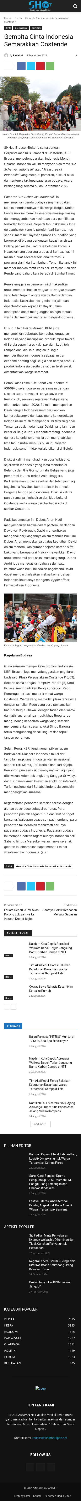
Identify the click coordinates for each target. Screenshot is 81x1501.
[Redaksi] (7, 55)
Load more (39, 1124)
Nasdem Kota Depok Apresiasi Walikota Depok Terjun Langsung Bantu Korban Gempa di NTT (50, 948)
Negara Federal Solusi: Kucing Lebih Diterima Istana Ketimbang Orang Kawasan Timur (52, 1265)
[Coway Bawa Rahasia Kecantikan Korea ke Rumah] (15, 992)
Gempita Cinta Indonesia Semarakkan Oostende (43, 866)
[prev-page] (6, 1007)
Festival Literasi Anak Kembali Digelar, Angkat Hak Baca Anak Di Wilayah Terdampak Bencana (50, 1205)
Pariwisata (36, 27)
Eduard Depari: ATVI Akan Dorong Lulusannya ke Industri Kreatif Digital (21, 914)
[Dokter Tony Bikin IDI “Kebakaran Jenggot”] (15, 1288)
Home (7, 18)
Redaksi (18, 55)
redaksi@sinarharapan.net (49, 1438)
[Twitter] (31, 66)
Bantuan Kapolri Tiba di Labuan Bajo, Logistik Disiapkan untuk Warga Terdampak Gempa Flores (53, 1158)
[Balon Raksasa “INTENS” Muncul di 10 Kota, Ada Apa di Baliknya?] (15, 1042)
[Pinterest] (40, 66)
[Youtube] (51, 1467)
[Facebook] (21, 66)
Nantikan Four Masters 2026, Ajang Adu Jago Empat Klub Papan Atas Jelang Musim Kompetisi (52, 1107)
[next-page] (13, 1007)
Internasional (21, 27)
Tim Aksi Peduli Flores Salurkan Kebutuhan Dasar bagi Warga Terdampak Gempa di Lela (49, 969)
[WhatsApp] (50, 66)
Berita (18, 18)
